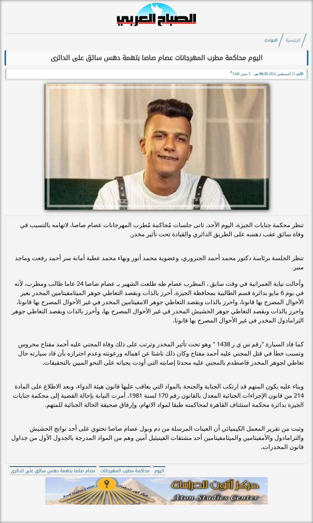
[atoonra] (156, 491)
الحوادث (271, 40)
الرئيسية (293, 40)
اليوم (159, 471)
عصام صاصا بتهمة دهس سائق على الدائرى (53, 471)
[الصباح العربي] (156, 27)
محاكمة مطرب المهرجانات (124, 471)
